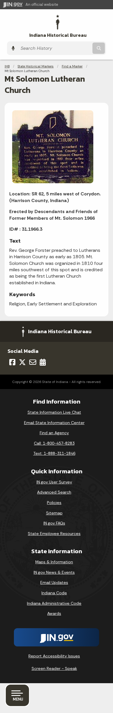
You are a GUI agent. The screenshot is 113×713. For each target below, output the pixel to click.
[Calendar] (43, 362)
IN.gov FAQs (54, 523)
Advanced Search (54, 492)
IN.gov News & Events (54, 572)
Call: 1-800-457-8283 (54, 443)
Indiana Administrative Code (54, 603)
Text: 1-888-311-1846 (54, 453)
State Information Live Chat (54, 412)
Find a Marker (72, 66)
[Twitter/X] (22, 362)
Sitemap (54, 513)
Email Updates (54, 582)
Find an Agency (54, 432)
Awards (54, 613)
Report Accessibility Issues (54, 656)
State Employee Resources (54, 533)
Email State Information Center (54, 422)
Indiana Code (54, 592)
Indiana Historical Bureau (58, 35)
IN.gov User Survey (54, 482)
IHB (7, 66)
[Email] (32, 362)
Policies (54, 502)
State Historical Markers (36, 66)
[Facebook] (12, 362)
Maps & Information (54, 561)
